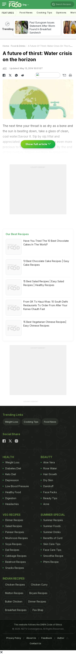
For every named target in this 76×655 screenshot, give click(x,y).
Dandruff (48, 486)
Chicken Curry (39, 584)
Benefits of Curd (52, 538)
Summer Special (53, 514)
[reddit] (22, 75)
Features (8, 12)
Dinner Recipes (14, 520)
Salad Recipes (13, 526)
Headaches (12, 503)
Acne (46, 503)
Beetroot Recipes (15, 561)
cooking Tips (44, 12)
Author (60, 638)
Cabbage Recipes (16, 555)
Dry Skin (48, 480)
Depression (12, 480)
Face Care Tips (52, 549)
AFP (5, 68)
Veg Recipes (12, 514)
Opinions (61, 12)
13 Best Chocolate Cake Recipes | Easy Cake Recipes (46, 263)
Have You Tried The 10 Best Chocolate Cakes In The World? (46, 242)
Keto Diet (10, 474)
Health (8, 457)
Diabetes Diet (13, 468)
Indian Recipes (14, 578)
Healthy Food (13, 492)
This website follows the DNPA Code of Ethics (38, 624)
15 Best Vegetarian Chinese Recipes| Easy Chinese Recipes (44, 323)
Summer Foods (52, 526)
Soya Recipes (13, 544)
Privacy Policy (13, 638)
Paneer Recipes (14, 532)
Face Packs (50, 492)
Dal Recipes (12, 549)
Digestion (10, 498)
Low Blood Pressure (17, 486)
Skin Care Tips (51, 544)
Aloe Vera (49, 462)
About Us (31, 638)
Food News (26, 12)
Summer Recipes (53, 520)
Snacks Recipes (14, 567)
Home (6, 46)
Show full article (36, 144)
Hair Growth (50, 474)
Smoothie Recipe (53, 555)
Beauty (46, 457)
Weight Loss (11, 421)
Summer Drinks (52, 532)
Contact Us (35, 643)
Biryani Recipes (38, 593)
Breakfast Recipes (16, 609)
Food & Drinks (18, 46)
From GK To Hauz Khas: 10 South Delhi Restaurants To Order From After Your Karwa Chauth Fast (45, 305)
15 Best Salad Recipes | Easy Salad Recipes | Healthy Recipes (43, 283)
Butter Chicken (13, 601)
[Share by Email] (64, 75)
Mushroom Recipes (16, 538)
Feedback (46, 638)
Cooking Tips (31, 421)
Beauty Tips (50, 498)
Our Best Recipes (17, 234)
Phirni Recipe (51, 561)
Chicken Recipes (15, 584)
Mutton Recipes (14, 593)
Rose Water (50, 468)
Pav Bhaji (38, 609)
